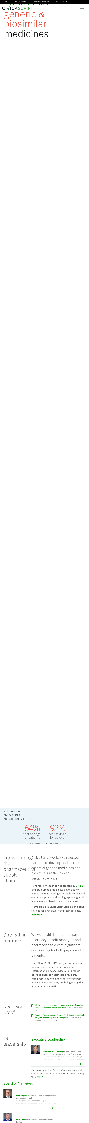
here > (40, 1076)
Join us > (36, 914)
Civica (79, 885)
